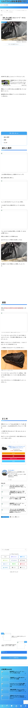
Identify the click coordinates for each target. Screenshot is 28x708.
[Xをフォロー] (9, 479)
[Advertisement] (14, 60)
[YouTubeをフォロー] (11, 479)
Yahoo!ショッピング (13, 458)
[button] (26, 5)
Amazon (13, 453)
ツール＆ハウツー (6, 516)
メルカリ (13, 461)
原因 (5, 139)
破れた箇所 (6, 137)
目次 (13, 133)
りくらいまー (11, 470)
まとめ (5, 142)
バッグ (18, 516)
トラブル (12, 516)
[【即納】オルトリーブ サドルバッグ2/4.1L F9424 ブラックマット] (4, 448)
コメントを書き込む (14, 657)
